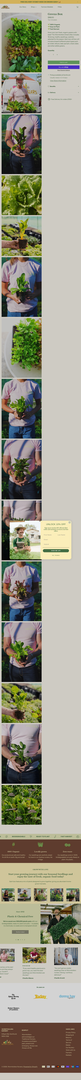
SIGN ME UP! (56, 550)
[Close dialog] (70, 522)
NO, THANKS (56, 555)
